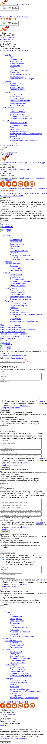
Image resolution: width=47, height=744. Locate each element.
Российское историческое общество (19, 130)
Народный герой (17, 77)
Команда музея (16, 61)
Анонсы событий (17, 88)
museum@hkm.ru (40, 188)
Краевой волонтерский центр (13, 335)
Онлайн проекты (17, 114)
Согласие (39, 401)
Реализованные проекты (20, 74)
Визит (7, 92)
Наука (12, 68)
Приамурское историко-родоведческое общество (24, 139)
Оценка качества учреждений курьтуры (16, 188)
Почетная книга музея (19, 70)
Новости (8, 81)
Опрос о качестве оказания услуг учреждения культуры (23, 162)
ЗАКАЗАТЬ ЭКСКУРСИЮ (11, 196)
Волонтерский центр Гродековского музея (18, 124)
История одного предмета (20, 116)
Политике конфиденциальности (15, 407)
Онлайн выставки (17, 109)
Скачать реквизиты (23, 169)
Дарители (14, 127)
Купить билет (5, 725)
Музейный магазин (18, 105)
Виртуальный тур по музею (21, 118)
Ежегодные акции (17, 90)
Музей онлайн (11, 107)
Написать (4, 209)
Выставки (14, 85)
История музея (16, 59)
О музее (8, 55)
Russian (13, 8)
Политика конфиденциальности (13, 356)
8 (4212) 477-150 (6, 39)
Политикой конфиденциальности (13, 738)
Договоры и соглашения (20, 101)
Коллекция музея (17, 63)
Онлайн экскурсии (17, 112)
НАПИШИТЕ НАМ (38, 193)
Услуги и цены (16, 94)
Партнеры (9, 120)
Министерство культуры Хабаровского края (10, 326)
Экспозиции (15, 66)
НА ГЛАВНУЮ (6, 154)
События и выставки (13, 83)
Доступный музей (17, 98)
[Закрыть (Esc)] (2, 364)
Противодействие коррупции (22, 79)
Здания (12, 57)
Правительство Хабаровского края (14, 328)
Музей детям (15, 96)
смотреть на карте (7, 37)
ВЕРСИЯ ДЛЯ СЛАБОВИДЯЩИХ (15, 16)
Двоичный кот (17, 358)
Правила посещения (18, 103)
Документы (14, 72)
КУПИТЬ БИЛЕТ (24, 4)
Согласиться (5, 743)
